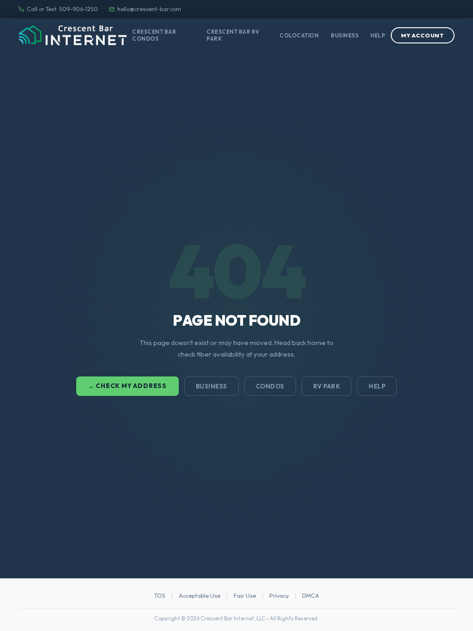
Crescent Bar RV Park (233, 35)
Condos (270, 386)
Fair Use (245, 596)
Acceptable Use (199, 596)
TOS (159, 596)
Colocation (299, 35)
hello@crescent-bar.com (149, 9)
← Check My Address (127, 385)
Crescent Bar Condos (154, 35)
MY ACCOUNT (422, 35)
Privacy (279, 596)
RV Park (326, 386)
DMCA (310, 596)
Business (344, 35)
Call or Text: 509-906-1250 (62, 9)
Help (377, 35)
